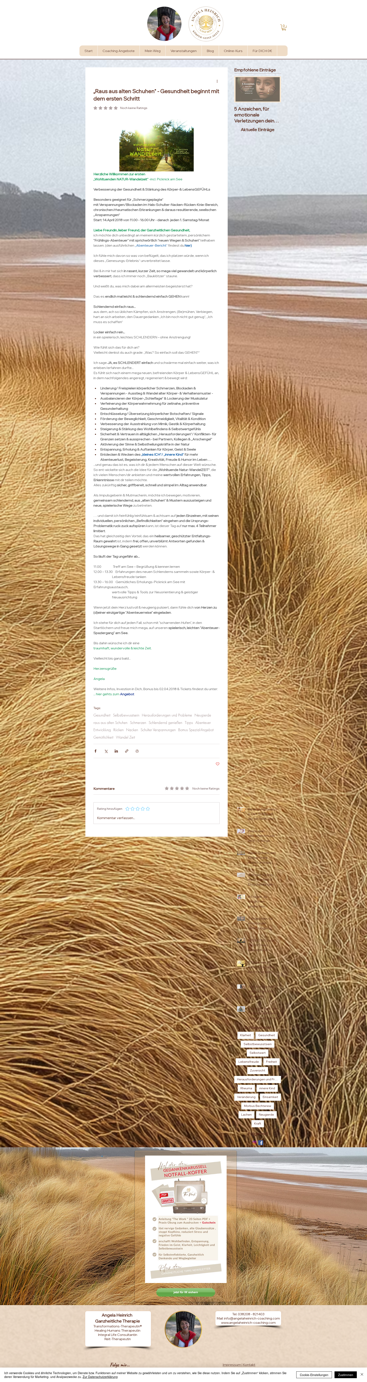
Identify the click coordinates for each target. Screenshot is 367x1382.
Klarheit (245, 1035)
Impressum (232, 1364)
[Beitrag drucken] (137, 751)
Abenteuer (203, 722)
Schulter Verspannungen (158, 730)
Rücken (118, 730)
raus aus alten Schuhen (110, 722)
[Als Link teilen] (127, 751)
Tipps (189, 722)
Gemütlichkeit (103, 737)
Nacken (132, 730)
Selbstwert (258, 1053)
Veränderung (246, 1097)
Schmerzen (138, 722)
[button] (284, 27)
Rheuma (246, 1088)
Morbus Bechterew (257, 1106)
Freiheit (271, 1062)
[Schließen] (361, 1375)
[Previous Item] (241, 89)
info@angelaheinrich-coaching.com (252, 1318)
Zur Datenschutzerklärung (100, 1377)
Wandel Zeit (125, 737)
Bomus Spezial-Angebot (196, 730)
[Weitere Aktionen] (217, 80)
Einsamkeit (270, 1097)
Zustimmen (345, 1375)
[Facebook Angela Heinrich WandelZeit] (260, 1142)
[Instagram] (254, 1142)
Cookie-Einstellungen (314, 1375)
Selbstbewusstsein (126, 715)
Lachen (246, 1114)
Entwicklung (102, 730)
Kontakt (249, 1364)
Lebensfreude (249, 1062)
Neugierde (203, 715)
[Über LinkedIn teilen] (116, 751)
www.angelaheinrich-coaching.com (248, 1322)
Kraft (257, 1123)
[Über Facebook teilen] (95, 751)
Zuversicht (257, 1070)
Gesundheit (101, 715)
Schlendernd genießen (165, 722)
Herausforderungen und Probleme (167, 715)
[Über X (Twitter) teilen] (106, 751)
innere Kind (267, 1088)
